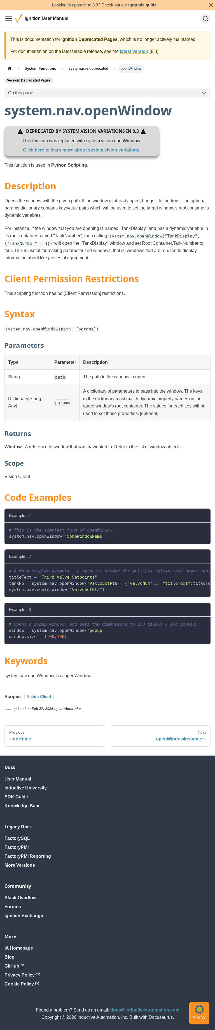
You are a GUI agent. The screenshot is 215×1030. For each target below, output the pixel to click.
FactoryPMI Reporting (27, 856)
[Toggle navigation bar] (8, 18)
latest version (134, 51)
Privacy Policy (19, 975)
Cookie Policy (19, 984)
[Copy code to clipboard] (203, 529)
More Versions (19, 865)
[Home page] (9, 68)
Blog (9, 957)
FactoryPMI (16, 847)
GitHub (11, 966)
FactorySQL (17, 838)
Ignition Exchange (23, 915)
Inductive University (25, 788)
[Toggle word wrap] (193, 570)
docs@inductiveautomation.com (144, 1010)
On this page (20, 92)
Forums (12, 906)
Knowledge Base (22, 805)
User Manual (17, 779)
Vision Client (39, 697)
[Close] (211, 5)
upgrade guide (142, 5)
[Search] (205, 18)
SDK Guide (16, 796)
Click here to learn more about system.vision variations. (82, 150)
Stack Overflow (20, 897)
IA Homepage (18, 948)
